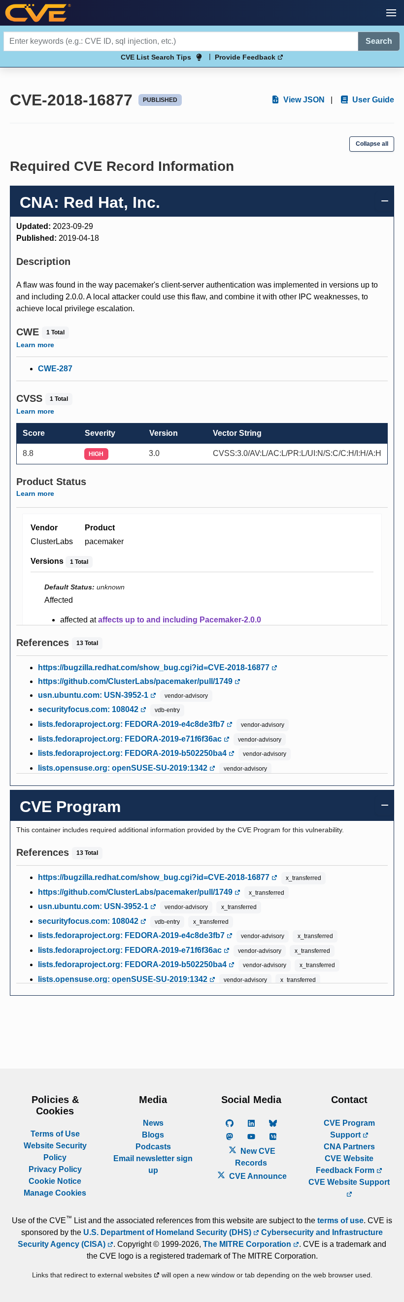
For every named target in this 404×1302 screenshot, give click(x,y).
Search (379, 41)
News (153, 1123)
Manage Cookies (55, 1193)
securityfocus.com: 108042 (89, 709)
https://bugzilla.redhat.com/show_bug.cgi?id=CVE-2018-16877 (154, 667)
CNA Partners (349, 1146)
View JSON (303, 100)
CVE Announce (257, 1176)
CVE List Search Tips (156, 57)
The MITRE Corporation (248, 1244)
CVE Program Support (349, 1129)
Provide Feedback (246, 57)
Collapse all (372, 143)
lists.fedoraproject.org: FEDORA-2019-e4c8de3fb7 (132, 724)
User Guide (372, 100)
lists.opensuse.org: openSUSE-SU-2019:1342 (123, 768)
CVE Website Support (349, 1182)
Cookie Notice (55, 1181)
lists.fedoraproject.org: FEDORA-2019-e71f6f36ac (131, 739)
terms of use (340, 1220)
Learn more (35, 345)
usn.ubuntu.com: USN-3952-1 (94, 695)
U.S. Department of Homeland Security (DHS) (168, 1232)
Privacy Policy (55, 1169)
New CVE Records (255, 1157)
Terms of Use (55, 1134)
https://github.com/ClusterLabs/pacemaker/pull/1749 (136, 681)
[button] (391, 13)
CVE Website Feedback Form (346, 1164)
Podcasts (153, 1146)
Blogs (153, 1135)
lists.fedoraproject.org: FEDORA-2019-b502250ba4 (133, 753)
